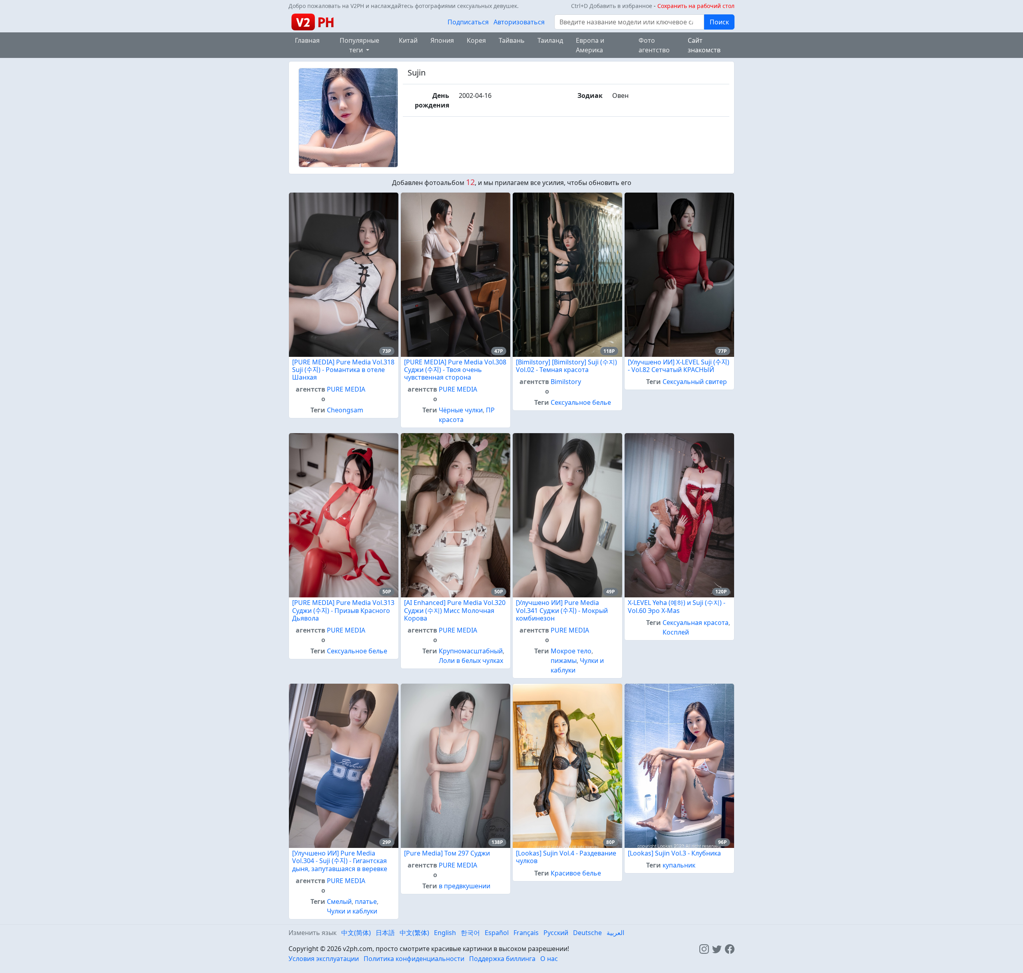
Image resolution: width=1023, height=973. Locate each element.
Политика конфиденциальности (414, 958)
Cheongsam (345, 410)
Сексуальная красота (695, 622)
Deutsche (587, 932)
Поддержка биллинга (502, 958)
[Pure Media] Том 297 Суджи (447, 853)
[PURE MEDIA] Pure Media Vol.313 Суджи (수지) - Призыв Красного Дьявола (343, 610)
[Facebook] (729, 948)
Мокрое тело (571, 651)
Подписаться (468, 22)
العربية (615, 932)
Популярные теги (359, 45)
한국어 (470, 932)
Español (497, 932)
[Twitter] (717, 948)
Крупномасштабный (471, 651)
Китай (408, 40)
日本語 (385, 932)
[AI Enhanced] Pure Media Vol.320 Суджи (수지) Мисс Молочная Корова (455, 610)
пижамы (564, 660)
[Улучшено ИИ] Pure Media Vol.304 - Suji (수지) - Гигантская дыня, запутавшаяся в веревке (339, 861)
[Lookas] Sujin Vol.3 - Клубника (674, 853)
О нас (549, 958)
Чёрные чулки (461, 410)
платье (366, 901)
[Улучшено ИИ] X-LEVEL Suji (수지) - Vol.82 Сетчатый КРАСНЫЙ (678, 366)
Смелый (339, 901)
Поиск (719, 22)
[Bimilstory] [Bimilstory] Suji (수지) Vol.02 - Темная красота (566, 366)
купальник (679, 865)
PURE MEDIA (346, 389)
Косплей (676, 632)
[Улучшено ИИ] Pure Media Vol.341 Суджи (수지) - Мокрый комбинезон (562, 610)
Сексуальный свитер (695, 381)
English (445, 932)
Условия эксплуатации (324, 958)
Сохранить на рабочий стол (695, 6)
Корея (476, 40)
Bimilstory (566, 381)
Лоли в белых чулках (471, 660)
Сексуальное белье (581, 402)
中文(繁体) (414, 932)
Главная (307, 40)
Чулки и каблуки (352, 911)
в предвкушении (464, 885)
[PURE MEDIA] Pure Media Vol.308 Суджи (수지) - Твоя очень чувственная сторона (455, 370)
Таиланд (550, 40)
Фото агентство (654, 45)
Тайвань (512, 40)
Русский (555, 932)
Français (526, 932)
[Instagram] (704, 948)
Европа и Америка (590, 45)
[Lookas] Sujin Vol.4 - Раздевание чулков (566, 857)
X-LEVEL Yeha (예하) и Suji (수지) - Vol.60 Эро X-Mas (676, 606)
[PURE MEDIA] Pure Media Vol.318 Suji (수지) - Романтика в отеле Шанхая (343, 370)
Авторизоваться (519, 22)
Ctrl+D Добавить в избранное (611, 6)
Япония (442, 40)
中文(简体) (356, 932)
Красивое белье (576, 873)
